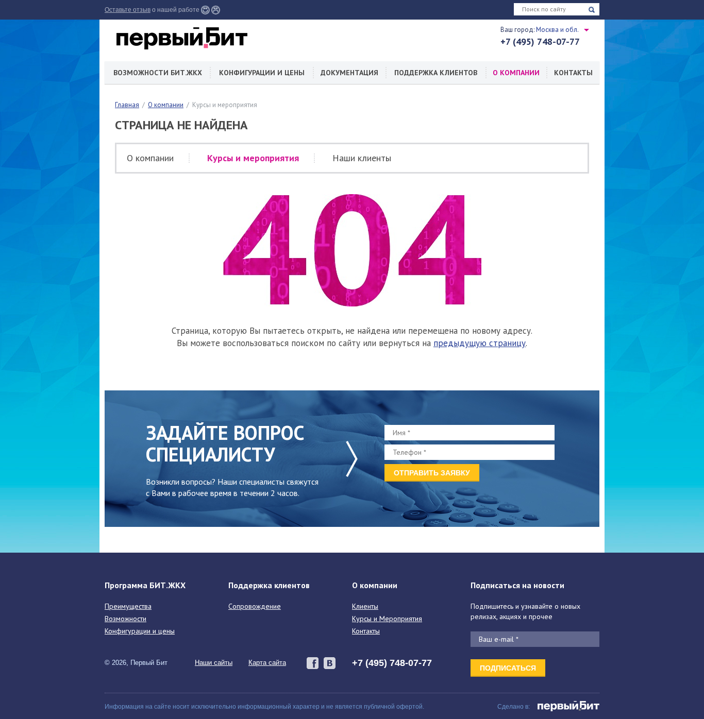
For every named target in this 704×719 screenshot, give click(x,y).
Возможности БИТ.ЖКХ (157, 72)
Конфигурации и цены (262, 72)
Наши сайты (213, 662)
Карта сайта (267, 662)
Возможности (125, 618)
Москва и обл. (557, 29)
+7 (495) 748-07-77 (540, 41)
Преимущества (128, 606)
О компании (516, 72)
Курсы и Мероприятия (387, 618)
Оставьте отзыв (127, 9)
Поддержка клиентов (435, 72)
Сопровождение (254, 606)
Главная (127, 104)
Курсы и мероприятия (253, 158)
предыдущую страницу (479, 343)
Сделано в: (513, 706)
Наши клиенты (361, 158)
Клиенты (365, 606)
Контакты (573, 72)
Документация (349, 72)
